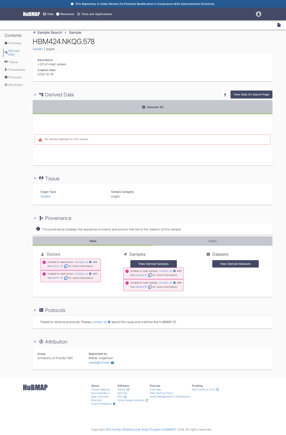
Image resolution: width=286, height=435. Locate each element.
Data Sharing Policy (161, 393)
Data (50, 14)
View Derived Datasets (235, 263)
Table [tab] (93, 241)
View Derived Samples (154, 263)
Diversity (96, 400)
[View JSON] (279, 25)
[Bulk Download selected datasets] (225, 94)
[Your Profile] (258, 14)
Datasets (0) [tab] (155, 107)
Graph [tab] (213, 241)
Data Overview (100, 396)
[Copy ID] (39, 24)
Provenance (16, 69)
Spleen (38, 49)
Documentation (100, 393)
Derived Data (13, 52)
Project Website (100, 389)
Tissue (13, 62)
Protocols (15, 77)
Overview (155, 389)
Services (122, 393)
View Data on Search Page (251, 94)
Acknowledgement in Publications (170, 396)
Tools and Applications (96, 14)
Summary (14, 43)
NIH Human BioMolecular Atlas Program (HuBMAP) (141, 429)
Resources (67, 14)
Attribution (15, 85)
